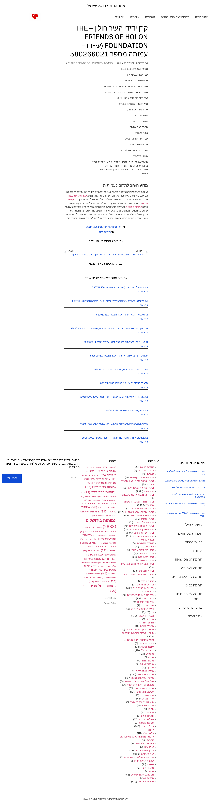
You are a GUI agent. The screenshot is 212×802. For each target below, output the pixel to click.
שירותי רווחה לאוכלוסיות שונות (139, 757)
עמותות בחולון (104, 232)
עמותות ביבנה (98, 516)
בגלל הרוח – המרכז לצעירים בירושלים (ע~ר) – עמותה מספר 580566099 (113, 396)
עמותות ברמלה (109, 578)
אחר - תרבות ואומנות (113, 227)
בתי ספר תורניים (145, 601)
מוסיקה (150, 667)
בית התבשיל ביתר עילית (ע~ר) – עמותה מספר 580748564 (120, 287)
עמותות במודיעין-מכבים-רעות (103, 535)
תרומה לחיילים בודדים (187, 577)
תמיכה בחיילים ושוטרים (142, 774)
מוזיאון (151, 657)
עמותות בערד (110, 555)
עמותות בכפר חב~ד (93, 527)
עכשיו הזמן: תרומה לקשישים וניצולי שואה (188, 487)
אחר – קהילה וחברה (144, 522)
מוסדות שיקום (147, 664)
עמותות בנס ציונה (104, 543)
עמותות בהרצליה (105, 503)
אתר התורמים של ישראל (106, 5)
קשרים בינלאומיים (145, 743)
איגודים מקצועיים (145, 543)
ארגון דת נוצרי (147, 560)
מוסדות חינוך (147, 660)
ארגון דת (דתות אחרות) (142, 550)
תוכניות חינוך (147, 767)
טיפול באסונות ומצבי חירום (140, 639)
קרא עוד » (143, 291)
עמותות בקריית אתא (107, 563)
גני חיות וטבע (147, 605)
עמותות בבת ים (107, 496)
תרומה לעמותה (191, 568)
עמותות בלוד (88, 531)
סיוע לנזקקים (147, 698)
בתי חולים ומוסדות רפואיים (140, 595)
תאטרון (150, 764)
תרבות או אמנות (94, 227)
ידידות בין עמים (146, 643)
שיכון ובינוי (149, 747)
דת (152, 612)
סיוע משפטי (148, 705)
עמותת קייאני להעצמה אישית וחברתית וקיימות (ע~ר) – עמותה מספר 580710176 (110, 301)
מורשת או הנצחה (145, 674)
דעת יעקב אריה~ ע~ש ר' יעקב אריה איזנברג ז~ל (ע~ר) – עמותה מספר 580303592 (109, 328)
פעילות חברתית (146, 719)
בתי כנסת (149, 598)
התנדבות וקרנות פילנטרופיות (140, 629)
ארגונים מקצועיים (145, 584)
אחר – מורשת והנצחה (143, 508)
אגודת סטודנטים (146, 470)
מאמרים (150, 17)
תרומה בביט (193, 585)
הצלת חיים (148, 622)
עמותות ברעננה (99, 581)
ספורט (150, 712)
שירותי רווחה (147, 753)
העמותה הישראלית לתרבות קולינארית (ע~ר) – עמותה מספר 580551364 (114, 424)
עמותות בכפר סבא (106, 531)
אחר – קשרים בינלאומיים (141, 525)
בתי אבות (149, 591)
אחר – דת (149, 491)
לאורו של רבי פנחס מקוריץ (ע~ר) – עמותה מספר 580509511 (119, 355)
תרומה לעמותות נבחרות (175, 17)
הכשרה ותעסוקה (146, 615)
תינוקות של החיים (190, 533)
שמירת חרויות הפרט (144, 760)
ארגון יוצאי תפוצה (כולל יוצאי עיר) (137, 563)
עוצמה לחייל (193, 525)
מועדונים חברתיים (145, 671)
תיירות (151, 771)
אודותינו (134, 17)
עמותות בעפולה (91, 551)
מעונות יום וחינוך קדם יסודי (140, 684)
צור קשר (119, 17)
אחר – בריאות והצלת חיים (141, 487)
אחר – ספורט (147, 518)
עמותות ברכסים (93, 574)
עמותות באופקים (94, 467)
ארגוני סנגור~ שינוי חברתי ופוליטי (137, 574)
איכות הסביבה (147, 546)
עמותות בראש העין (102, 566)
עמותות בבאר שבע (97, 479)
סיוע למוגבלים (147, 695)
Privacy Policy (110, 603)
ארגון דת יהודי (147, 553)
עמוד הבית (201, 17)
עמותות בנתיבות (106, 546)
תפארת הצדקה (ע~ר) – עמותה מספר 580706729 (124, 383)
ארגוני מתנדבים (146, 570)
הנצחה (150, 619)
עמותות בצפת (91, 559)
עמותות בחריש (93, 512)
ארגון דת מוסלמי (146, 556)
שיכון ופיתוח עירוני (145, 750)
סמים (151, 709)
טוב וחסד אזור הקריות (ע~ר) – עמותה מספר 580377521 (121, 369)
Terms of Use (110, 598)
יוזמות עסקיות (147, 646)
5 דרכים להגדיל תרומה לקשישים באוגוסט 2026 (185, 480)
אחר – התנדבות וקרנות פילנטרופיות (136, 494)
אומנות (150, 474)
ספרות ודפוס (147, 715)
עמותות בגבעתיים (89, 497)
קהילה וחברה (147, 726)
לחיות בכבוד (193, 542)
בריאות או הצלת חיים (143, 588)
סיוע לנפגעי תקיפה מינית (142, 702)
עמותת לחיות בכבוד (77, 196)
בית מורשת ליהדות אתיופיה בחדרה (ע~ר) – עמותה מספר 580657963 (115, 437)
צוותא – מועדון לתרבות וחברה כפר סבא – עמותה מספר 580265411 (116, 342)
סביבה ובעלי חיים (145, 691)
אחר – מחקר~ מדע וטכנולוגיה (139, 512)
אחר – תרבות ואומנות (143, 536)
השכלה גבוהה (147, 626)
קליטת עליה (148, 733)
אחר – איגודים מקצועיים (142, 477)
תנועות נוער (148, 778)
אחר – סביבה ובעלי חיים (142, 515)
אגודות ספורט (147, 467)
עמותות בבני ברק (98, 492)
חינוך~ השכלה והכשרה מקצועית (138, 633)
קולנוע (151, 729)
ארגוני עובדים (147, 581)
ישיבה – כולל (147, 650)
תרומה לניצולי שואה (188, 559)
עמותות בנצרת (88, 543)
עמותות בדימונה (109, 500)
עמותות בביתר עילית (101, 482)
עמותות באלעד (105, 471)
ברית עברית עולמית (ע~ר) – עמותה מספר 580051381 (122, 314)
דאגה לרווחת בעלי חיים (142, 608)
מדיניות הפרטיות (190, 607)
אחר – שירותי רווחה (144, 532)
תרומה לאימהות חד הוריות (188, 596)
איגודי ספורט (147, 539)
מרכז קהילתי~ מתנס (144, 688)
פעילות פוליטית (146, 722)
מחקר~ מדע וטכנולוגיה (142, 677)
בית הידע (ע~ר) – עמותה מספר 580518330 (127, 410)
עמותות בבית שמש (99, 487)
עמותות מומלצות (134, 207)
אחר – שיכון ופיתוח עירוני (141, 529)
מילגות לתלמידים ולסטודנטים (139, 681)
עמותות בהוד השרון (92, 500)
